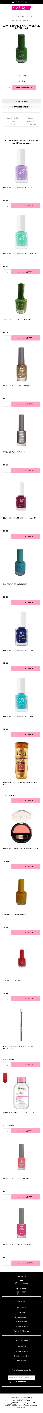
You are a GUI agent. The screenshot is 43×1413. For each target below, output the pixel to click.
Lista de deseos (21, 2)
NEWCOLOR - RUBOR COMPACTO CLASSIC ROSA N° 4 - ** (21, 849)
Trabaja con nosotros (21, 1356)
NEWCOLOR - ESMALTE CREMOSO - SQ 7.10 (18, 650)
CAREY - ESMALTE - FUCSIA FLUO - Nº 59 (17, 1245)
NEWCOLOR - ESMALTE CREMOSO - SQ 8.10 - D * (19, 716)
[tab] (21, 101)
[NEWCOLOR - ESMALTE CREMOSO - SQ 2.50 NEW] (21, 496)
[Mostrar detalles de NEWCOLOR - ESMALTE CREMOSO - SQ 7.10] (21, 628)
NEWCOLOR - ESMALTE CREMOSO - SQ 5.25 (18, 188)
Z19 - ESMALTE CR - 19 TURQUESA (15, 584)
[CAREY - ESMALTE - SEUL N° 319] (21, 430)
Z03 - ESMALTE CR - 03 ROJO (13, 980)
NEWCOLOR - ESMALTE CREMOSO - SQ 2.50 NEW (19, 518)
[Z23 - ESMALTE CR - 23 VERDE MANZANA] (21, 298)
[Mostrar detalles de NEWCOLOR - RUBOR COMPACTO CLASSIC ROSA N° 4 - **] (21, 826)
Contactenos (21, 1347)
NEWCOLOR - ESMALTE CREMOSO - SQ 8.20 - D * (19, 254)
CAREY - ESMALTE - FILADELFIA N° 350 (16, 386)
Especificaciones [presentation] (21, 101)
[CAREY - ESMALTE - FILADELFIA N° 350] (21, 364)
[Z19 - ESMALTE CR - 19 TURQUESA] (21, 562)
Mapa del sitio (21, 1360)
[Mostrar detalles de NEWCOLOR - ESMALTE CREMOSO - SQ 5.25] (21, 166)
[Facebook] (19, 1293)
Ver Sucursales (23, 1283)
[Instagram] (24, 1293)
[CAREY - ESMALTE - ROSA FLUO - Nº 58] (21, 1157)
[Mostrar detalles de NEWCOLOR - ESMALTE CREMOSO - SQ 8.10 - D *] (21, 694)
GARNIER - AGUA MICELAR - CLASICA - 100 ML (19, 1113)
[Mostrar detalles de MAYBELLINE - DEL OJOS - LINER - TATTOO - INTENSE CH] (21, 1025)
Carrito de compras (21, 1317)
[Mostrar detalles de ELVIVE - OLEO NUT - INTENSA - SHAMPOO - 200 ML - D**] (21, 760)
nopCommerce (26, 1397)
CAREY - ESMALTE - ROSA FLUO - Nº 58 (16, 1179)
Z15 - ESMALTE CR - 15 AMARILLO (14, 914)
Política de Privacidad (21, 1331)
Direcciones (21, 1312)
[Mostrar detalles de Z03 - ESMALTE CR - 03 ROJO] (21, 958)
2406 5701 (23, 1288)
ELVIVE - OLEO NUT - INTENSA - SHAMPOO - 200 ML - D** (21, 783)
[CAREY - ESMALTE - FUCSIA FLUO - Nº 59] (21, 1223)
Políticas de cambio (21, 1326)
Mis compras (21, 1308)
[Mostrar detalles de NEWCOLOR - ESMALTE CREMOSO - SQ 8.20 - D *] (21, 232)
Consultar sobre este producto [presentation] (21, 107)
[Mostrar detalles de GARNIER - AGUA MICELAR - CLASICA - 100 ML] (21, 1091)
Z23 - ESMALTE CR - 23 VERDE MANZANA (17, 320)
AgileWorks (26, 1400)
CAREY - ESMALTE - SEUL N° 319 (14, 452)
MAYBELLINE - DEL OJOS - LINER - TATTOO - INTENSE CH (18, 1048)
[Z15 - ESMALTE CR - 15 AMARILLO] (21, 892)
